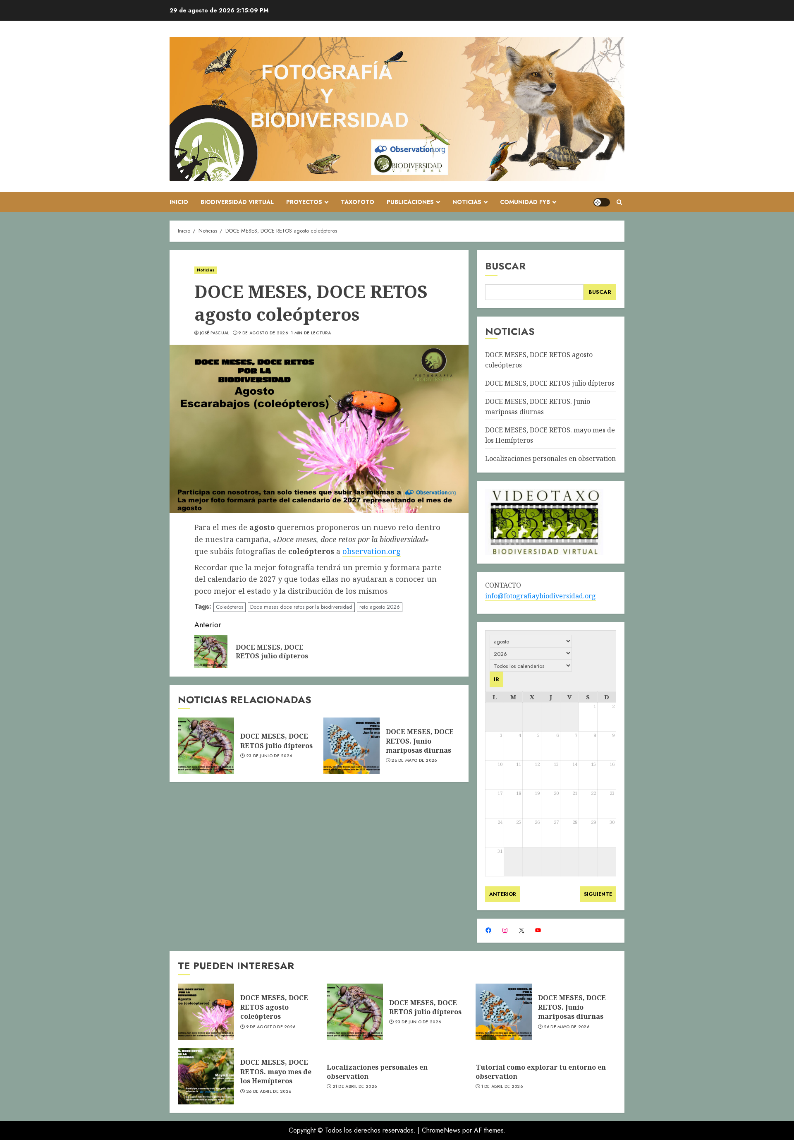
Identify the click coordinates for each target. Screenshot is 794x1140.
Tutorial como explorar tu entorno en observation (541, 1072)
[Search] (619, 202)
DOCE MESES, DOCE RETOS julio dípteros (276, 741)
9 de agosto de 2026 (263, 333)
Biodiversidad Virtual (237, 202)
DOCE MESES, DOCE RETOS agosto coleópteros (274, 1007)
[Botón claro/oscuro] (601, 202)
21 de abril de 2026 (354, 1087)
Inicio (179, 202)
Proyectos (304, 202)
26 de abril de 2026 (269, 1091)
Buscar (505, 266)
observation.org (371, 551)
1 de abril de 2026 (502, 1087)
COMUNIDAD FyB (525, 202)
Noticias (466, 202)
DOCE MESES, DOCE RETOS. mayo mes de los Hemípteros (275, 1071)
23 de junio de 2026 (269, 756)
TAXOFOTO (357, 202)
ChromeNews (441, 1130)
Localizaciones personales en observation (550, 458)
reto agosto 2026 (379, 607)
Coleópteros (229, 607)
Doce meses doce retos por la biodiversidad (301, 607)
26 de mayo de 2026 (414, 760)
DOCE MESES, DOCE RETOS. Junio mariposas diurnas (420, 741)
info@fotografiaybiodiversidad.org (540, 595)
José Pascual (215, 333)
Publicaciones (410, 202)
